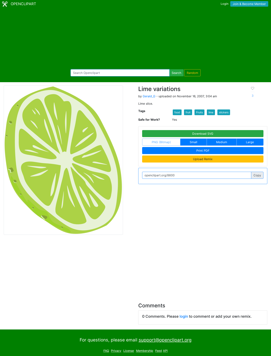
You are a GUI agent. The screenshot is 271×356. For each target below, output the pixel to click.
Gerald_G (149, 96)
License (128, 351)
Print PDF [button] (202, 150)
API (165, 351)
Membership (144, 351)
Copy (257, 175)
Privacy (116, 351)
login (184, 316)
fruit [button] (188, 112)
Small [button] (193, 142)
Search (176, 73)
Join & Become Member (249, 4)
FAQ (106, 351)
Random (192, 73)
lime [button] (211, 112)
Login (224, 4)
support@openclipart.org (165, 340)
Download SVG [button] (202, 133)
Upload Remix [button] (203, 159)
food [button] (177, 112)
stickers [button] (223, 112)
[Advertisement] (135, 38)
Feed (158, 351)
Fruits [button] (199, 112)
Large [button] (250, 142)
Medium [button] (221, 142)
